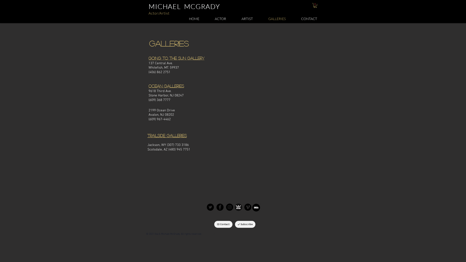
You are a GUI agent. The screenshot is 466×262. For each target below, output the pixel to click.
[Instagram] (229, 207)
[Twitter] (210, 207)
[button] (315, 5)
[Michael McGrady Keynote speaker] (247, 207)
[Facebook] (220, 207)
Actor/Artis (158, 13)
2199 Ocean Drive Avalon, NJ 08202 (162, 112)
